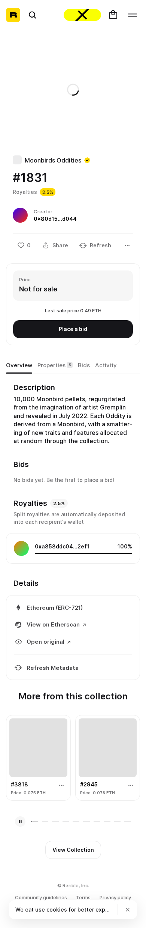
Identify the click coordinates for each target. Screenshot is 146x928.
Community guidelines (41, 897)
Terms (83, 897)
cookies (56, 909)
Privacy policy (115, 897)
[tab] (19, 365)
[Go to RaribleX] (82, 15)
